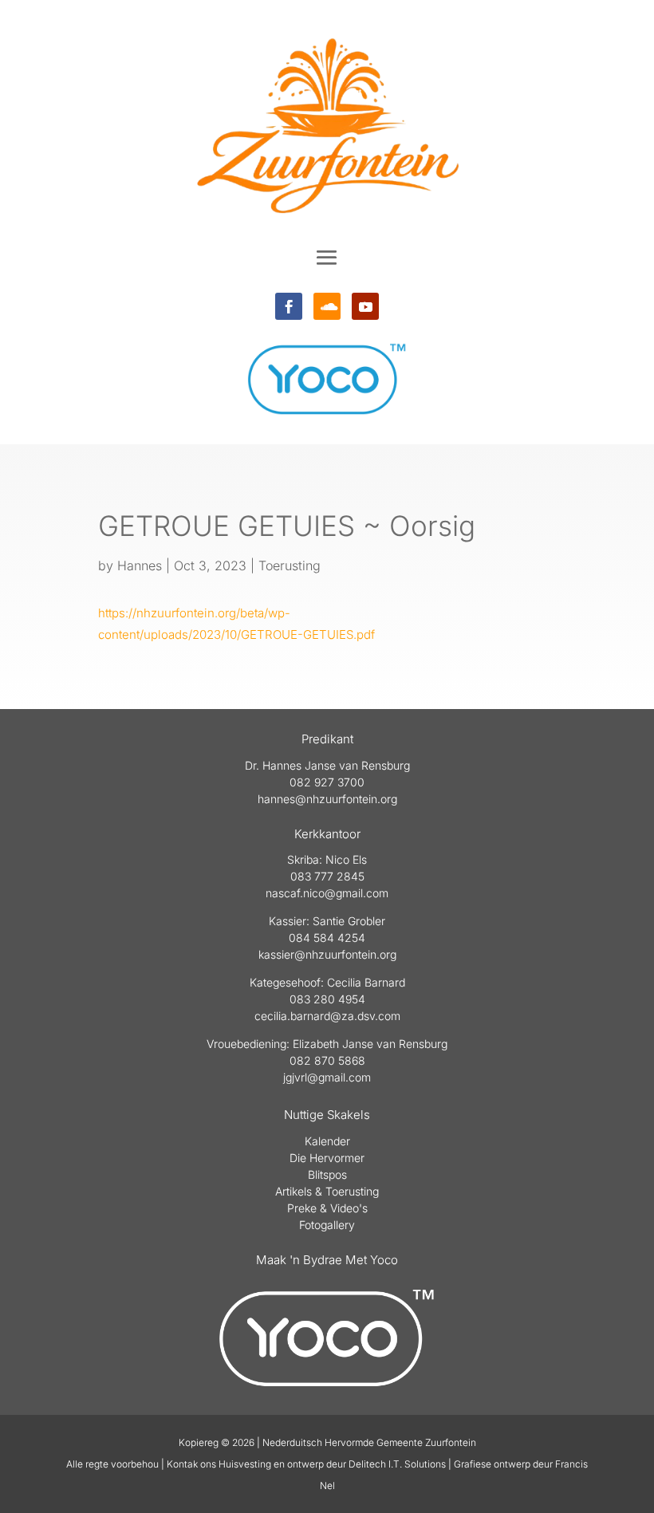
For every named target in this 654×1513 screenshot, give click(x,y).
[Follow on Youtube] (365, 306)
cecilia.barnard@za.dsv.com (327, 1015)
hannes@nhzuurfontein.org (327, 799)
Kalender (327, 1141)
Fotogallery (327, 1224)
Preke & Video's (327, 1208)
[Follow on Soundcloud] (327, 306)
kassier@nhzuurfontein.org (327, 954)
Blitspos (327, 1174)
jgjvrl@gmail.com (327, 1077)
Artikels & (300, 1191)
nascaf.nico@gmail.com (327, 893)
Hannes (139, 565)
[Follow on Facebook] (288, 306)
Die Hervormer (327, 1157)
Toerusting (289, 565)
